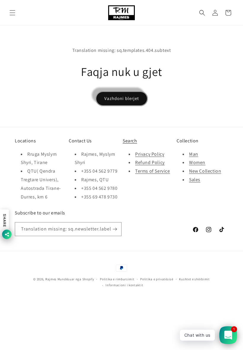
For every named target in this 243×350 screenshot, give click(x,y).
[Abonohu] (114, 229)
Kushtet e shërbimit (194, 279)
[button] (12, 12)
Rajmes (51, 279)
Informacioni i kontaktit (124, 285)
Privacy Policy (149, 154)
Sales (194, 179)
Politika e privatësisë (156, 279)
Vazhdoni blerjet (121, 98)
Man (193, 154)
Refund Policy (150, 162)
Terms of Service (152, 171)
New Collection (205, 171)
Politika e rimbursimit (117, 279)
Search (130, 141)
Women (197, 162)
